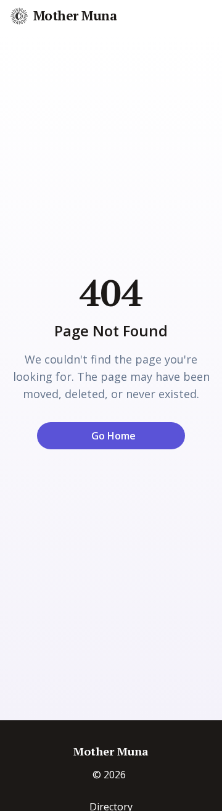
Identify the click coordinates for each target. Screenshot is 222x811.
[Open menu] (211, 16)
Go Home (113, 436)
